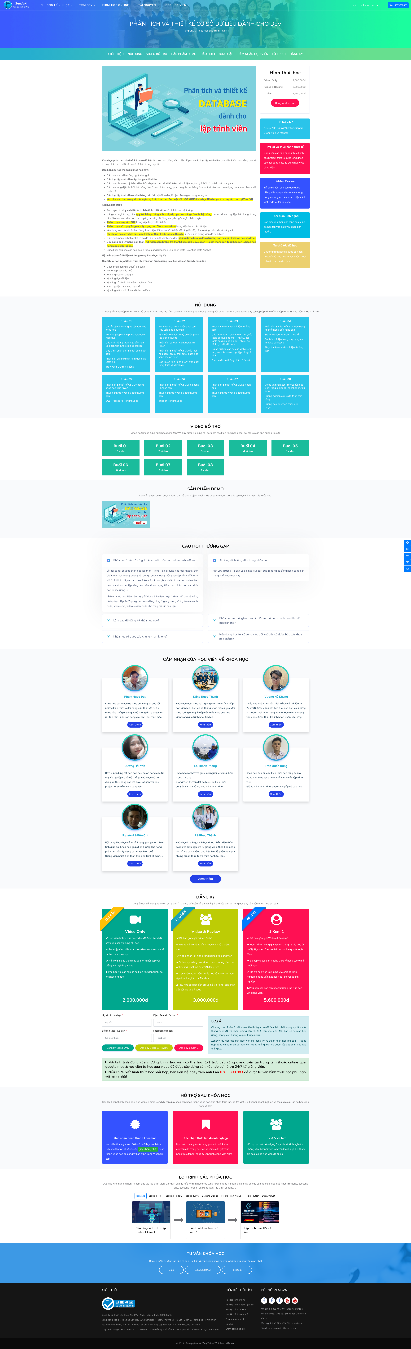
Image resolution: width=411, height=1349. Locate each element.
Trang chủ (188, 30)
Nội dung (135, 54)
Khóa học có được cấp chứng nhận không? (140, 636)
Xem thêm (135, 724)
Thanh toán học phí (235, 1319)
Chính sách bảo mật (235, 1328)
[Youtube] (287, 1300)
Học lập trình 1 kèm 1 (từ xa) (240, 1304)
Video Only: (271, 80)
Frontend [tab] (140, 1195)
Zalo (171, 1270)
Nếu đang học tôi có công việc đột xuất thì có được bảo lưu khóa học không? (260, 637)
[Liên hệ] (407, 569)
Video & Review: (273, 87)
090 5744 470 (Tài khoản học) (287, 1323)
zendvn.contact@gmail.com (282, 1328)
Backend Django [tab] (210, 1195)
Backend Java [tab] (192, 1195)
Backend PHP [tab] (155, 1195)
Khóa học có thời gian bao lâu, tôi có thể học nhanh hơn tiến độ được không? (259, 620)
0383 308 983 (231, 1072)
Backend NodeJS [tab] (174, 1195)
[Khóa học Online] (407, 543)
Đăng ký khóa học (285, 103)
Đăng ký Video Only (117, 1048)
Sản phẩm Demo (183, 54)
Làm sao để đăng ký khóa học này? (136, 620)
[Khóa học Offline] (407, 549)
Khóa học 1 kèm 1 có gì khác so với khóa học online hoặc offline (154, 560)
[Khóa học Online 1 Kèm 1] (407, 556)
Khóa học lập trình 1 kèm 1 (213, 30)
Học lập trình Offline (236, 1309)
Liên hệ (229, 1324)
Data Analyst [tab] (268, 1195)
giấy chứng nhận (148, 1149)
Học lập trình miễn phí (237, 1314)
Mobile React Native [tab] (231, 1195)
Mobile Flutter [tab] (252, 1195)
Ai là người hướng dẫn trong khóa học (243, 560)
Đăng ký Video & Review (154, 1048)
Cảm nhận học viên (252, 54)
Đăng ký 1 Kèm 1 (189, 1048)
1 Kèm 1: (269, 93)
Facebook (237, 1270)
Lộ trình (279, 54)
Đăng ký (296, 54)
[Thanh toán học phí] (407, 562)
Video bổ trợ (156, 54)
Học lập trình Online (235, 1300)
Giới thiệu (116, 54)
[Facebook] (264, 1300)
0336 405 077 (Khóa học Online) (287, 1309)
